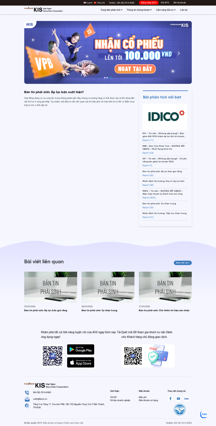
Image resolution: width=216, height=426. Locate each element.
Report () (148, 140)
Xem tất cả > (183, 263)
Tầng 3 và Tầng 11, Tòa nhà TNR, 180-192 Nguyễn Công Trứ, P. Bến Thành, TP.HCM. (68, 406)
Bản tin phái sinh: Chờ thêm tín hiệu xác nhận (164, 310)
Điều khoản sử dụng (148, 400)
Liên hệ (183, 10)
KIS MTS (165, 2)
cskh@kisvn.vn (40, 399)
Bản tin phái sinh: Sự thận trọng (99, 310)
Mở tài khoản (180, 2)
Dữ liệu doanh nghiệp (120, 400)
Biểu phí (142, 397)
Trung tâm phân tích (111, 10)
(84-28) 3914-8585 (125, 3)
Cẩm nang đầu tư (165, 10)
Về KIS (113, 397)
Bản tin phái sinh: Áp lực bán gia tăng (45, 310)
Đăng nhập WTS (148, 2)
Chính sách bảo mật (73, 423)
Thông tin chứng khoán (138, 10)
